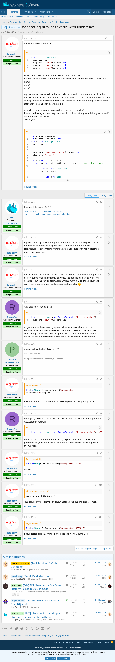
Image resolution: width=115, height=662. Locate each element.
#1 (110, 38)
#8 (101, 413)
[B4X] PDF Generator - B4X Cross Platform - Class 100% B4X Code (36, 587)
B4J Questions (33, 607)
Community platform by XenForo (57, 648)
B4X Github (52, 16)
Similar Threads (40, 32)
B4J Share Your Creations (37, 570)
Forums (14, 11)
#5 (101, 301)
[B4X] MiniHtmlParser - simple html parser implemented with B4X (35, 615)
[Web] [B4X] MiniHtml (36, 576)
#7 (101, 379)
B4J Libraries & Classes (37, 579)
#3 (101, 237)
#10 (100, 485)
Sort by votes (106, 195)
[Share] (106, 38)
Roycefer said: (32, 385)
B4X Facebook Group (35, 16)
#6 (101, 343)
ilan (12, 607)
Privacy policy (88, 642)
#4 (101, 269)
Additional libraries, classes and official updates (46, 592)
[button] (36, 12)
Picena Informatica (12, 361)
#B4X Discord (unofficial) (12, 16)
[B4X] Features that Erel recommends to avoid (43, 211)
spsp (13, 592)
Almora (103, 587)
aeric (13, 570)
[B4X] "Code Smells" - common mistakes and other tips (47, 214)
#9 (101, 453)
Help (99, 642)
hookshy (10, 32)
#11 (100, 517)
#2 (101, 201)
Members (45, 11)
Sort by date (91, 195)
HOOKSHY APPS (30, 187)
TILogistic (102, 602)
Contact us (59, 642)
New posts (28, 11)
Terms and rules (73, 642)
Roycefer (12, 317)
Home (106, 642)
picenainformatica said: (36, 491)
